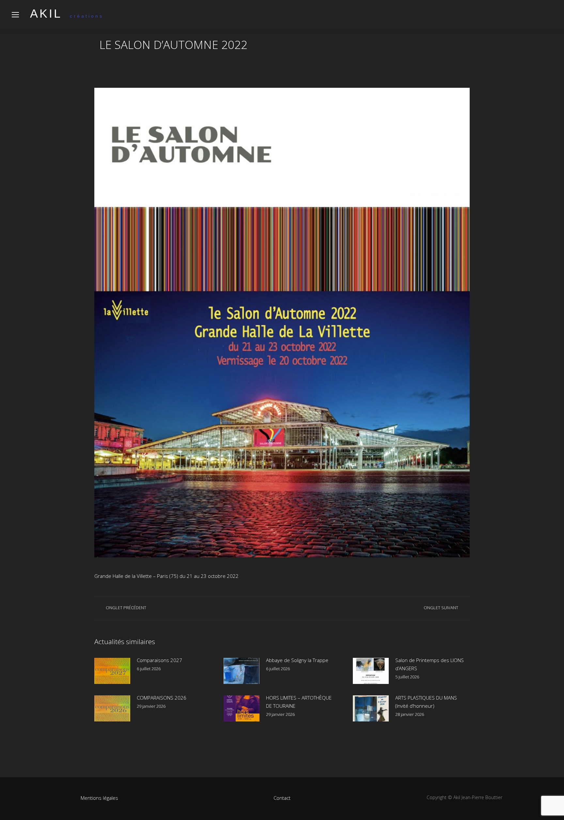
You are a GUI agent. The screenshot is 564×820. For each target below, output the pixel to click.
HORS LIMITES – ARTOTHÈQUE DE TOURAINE (299, 701)
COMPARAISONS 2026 (161, 697)
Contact (282, 798)
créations (66, 16)
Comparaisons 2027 (159, 660)
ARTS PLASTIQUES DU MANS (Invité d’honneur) (426, 701)
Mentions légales (99, 798)
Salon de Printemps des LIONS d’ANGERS (429, 664)
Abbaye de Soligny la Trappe (297, 660)
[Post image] (112, 671)
